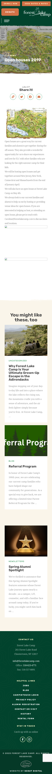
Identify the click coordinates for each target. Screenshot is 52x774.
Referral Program (22, 466)
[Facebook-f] (22, 739)
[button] (22, 97)
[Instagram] (29, 739)
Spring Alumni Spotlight (20, 568)
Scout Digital (33, 771)
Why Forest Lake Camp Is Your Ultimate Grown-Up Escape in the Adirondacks (24, 372)
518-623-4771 (29, 665)
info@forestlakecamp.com (26, 661)
